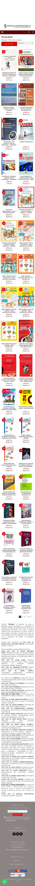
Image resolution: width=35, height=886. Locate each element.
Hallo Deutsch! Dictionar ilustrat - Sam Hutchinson (26, 277)
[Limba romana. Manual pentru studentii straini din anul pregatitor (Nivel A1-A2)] (26, 60)
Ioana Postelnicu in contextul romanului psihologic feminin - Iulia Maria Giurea (26, 550)
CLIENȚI (17, 860)
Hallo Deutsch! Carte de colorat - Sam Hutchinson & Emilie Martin (26, 244)
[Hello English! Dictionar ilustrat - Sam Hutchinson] (9, 331)
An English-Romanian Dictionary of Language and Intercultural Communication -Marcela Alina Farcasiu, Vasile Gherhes (26, 578)
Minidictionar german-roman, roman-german (26, 407)
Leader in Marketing (26, 141)
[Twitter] (17, 834)
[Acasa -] (17, 26)
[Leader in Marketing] (26, 129)
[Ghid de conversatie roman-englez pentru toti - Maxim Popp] (26, 365)
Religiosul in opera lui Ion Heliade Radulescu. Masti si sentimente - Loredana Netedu (26, 465)
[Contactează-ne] (24, 32)
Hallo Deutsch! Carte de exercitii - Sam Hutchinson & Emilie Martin (9, 277)
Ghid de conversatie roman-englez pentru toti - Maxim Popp (26, 379)
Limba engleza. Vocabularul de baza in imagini (26, 436)
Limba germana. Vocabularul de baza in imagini (9, 465)
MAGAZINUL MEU (16, 857)
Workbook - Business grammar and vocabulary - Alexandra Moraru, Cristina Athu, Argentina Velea (9, 178)
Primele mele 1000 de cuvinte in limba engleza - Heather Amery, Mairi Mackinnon (26, 211)
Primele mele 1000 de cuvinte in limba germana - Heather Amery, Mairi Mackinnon (9, 244)
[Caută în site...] (33, 32)
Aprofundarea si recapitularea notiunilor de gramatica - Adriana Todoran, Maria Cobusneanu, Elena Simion (26, 493)
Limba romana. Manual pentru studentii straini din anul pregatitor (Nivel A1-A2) (26, 74)
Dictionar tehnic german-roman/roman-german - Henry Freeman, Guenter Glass (9, 379)
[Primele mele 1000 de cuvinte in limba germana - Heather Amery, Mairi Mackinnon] (9, 230)
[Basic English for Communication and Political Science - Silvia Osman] (26, 163)
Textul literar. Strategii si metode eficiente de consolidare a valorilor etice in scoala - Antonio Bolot (9, 578)
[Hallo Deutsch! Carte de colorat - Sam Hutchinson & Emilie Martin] (26, 230)
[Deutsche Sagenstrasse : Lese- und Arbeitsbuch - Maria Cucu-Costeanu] (9, 197)
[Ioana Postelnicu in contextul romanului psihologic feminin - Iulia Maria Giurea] (26, 539)
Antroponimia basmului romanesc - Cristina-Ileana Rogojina (26, 522)
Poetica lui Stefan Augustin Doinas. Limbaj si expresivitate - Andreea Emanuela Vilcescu (9, 522)
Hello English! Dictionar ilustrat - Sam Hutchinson (9, 345)
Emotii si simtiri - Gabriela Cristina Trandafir (9, 109)
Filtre (10, 44)
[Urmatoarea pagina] (31, 617)
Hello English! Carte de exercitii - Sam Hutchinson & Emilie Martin (26, 311)
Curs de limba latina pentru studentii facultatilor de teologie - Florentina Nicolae (26, 109)
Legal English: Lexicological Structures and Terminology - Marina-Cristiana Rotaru (26, 607)
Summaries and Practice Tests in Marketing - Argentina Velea (9, 143)
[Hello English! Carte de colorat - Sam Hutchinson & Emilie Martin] (9, 297)
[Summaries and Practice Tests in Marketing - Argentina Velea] (9, 129)
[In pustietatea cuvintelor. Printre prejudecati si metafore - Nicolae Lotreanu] (9, 596)
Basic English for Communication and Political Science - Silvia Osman (26, 178)
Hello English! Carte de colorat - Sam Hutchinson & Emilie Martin (9, 311)
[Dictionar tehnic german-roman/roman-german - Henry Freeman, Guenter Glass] (9, 365)
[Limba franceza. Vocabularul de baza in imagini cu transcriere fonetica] (9, 425)
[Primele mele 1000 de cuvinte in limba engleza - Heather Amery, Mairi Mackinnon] (26, 197)
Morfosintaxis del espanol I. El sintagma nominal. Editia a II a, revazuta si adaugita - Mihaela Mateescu (9, 493)
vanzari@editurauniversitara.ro (18, 850)
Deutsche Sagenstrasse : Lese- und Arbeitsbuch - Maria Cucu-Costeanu (9, 211)
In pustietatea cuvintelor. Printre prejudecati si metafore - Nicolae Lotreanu (9, 607)
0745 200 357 (18, 847)
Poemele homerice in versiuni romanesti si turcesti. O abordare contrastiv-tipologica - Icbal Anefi (9, 74)
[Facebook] (14, 834)
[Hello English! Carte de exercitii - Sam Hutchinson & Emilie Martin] (26, 297)
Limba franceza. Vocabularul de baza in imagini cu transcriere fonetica (9, 436)
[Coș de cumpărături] (29, 32)
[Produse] (2, 32)
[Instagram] (21, 834)
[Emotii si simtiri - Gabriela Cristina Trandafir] (9, 94)
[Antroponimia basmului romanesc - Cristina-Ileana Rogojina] (26, 510)
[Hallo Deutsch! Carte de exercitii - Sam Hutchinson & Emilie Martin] (9, 263)
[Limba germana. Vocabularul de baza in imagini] (9, 454)
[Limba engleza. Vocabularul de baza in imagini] (26, 425)
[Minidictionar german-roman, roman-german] (26, 397)
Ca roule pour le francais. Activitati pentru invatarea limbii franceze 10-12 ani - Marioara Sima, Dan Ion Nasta (9, 408)
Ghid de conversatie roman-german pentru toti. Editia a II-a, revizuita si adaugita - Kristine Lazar (26, 345)
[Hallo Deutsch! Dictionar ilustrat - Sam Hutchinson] (26, 264)
